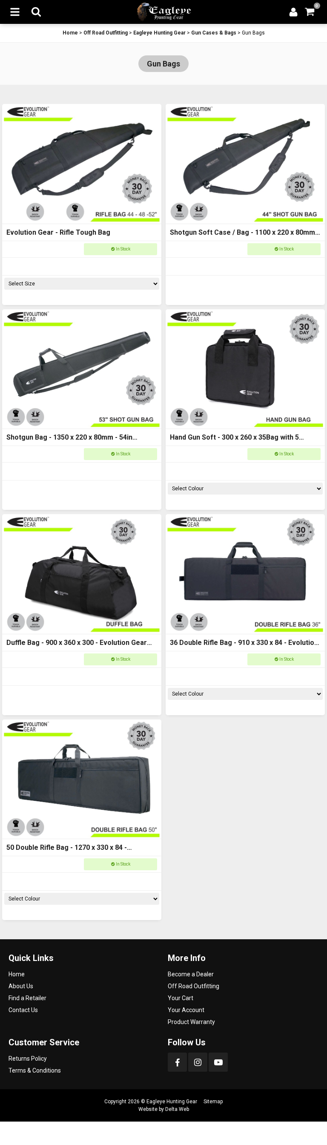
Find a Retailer (27, 998)
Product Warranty (191, 1021)
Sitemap (213, 1102)
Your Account (186, 1010)
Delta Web (177, 1109)
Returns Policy (28, 1058)
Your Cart (180, 998)
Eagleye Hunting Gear (159, 33)
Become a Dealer (191, 974)
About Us (21, 986)
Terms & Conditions (35, 1070)
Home (70, 33)
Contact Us (23, 1010)
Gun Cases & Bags (213, 33)
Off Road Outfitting (105, 33)
